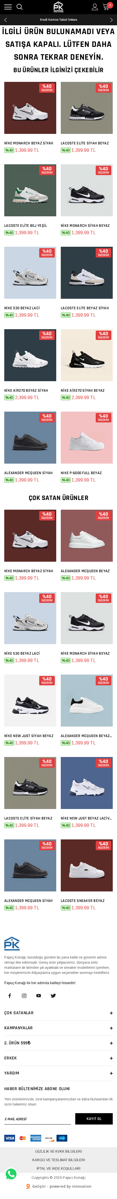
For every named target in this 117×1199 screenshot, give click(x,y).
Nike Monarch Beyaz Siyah (28, 143)
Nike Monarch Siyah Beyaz (85, 225)
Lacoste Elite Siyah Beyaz (85, 143)
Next (112, 20)
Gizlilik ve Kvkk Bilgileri (58, 1152)
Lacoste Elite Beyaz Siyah (85, 308)
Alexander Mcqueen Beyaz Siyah (87, 736)
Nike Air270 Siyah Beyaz (83, 390)
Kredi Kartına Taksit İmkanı (58, 20)
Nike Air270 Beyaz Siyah (26, 390)
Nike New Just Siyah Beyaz (28, 736)
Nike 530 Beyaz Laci (22, 308)
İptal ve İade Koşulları (58, 1169)
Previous (5, 20)
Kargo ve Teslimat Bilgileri (58, 1160)
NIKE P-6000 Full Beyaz (81, 473)
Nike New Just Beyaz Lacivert (87, 818)
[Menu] (8, 7)
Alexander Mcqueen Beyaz (85, 571)
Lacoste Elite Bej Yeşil (25, 225)
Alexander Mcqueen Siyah (28, 473)
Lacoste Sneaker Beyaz (83, 900)
